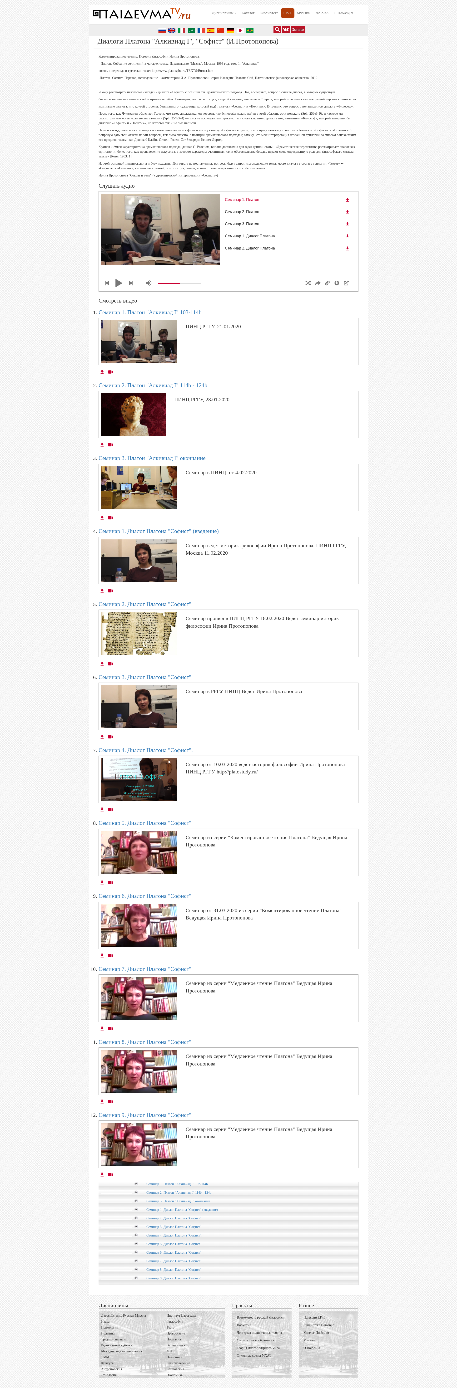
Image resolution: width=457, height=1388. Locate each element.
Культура (107, 1363)
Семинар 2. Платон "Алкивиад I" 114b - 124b (153, 385)
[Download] (347, 200)
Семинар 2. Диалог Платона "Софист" (145, 604)
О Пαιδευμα (343, 13)
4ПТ (170, 1351)
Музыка (303, 13)
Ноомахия (174, 1339)
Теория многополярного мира (258, 1348)
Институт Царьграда (181, 1315)
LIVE (287, 13)
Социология (175, 1369)
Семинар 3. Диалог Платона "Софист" (145, 677)
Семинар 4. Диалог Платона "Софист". (146, 750)
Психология (109, 1327)
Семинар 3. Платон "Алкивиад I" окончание (152, 458)
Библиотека (268, 13)
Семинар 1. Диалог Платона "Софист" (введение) (159, 531)
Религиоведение (178, 1363)
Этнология (108, 1375)
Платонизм (175, 1357)
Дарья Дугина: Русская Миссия (123, 1315)
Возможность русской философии (261, 1317)
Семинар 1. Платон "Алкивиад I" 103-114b (150, 312)
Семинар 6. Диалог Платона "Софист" (145, 896)
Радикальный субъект (116, 1345)
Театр (170, 1327)
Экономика (175, 1375)
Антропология (111, 1369)
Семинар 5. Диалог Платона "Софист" (145, 823)
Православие (176, 1333)
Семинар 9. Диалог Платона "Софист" (145, 1115)
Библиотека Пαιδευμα (318, 1325)
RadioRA (321, 13)
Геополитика (176, 1345)
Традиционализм (113, 1339)
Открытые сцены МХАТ (254, 1355)
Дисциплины (223, 13)
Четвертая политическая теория (259, 1332)
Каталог (248, 13)
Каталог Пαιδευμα (316, 1332)
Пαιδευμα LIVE (314, 1317)
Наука (105, 1321)
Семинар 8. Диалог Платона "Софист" (145, 1042)
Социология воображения (255, 1340)
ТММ (105, 1357)
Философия (175, 1321)
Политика (108, 1333)
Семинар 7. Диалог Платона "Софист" (145, 969)
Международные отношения (121, 1351)
